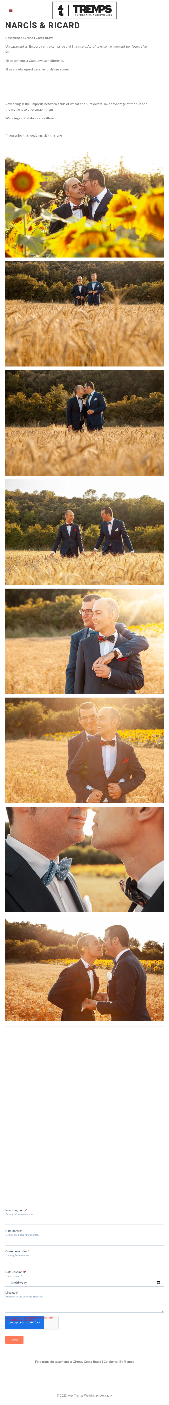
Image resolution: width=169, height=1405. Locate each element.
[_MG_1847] (84, 750)
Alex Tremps (75, 1395)
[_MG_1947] (84, 968)
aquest (64, 69)
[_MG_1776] (84, 532)
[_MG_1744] (84, 314)
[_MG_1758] (84, 423)
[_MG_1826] (84, 641)
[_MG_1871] (84, 859)
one (59, 135)
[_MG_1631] (84, 205)
